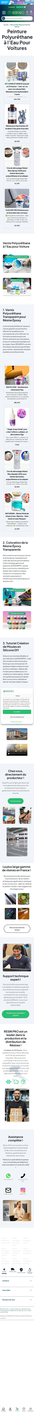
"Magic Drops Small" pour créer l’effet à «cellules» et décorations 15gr (17, 432)
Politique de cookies (16, 721)
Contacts (5, 1281)
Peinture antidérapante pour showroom (6, 1240)
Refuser (18, 696)
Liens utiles (6, 1290)
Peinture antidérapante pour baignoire (5, 1261)
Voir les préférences (17, 717)
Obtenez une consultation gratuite (15, 1014)
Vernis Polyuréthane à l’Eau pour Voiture (16, 244)
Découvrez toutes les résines (17, 928)
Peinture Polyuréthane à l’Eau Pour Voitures (17, 39)
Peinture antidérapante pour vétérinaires (16, 1261)
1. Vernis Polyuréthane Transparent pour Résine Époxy (14, 315)
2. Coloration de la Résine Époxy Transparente (15, 546)
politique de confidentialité (7, 1315)
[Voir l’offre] (17, 2)
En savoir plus (15, 801)
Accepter (17, 712)
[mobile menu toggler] (3, 13)
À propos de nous (8, 1300)
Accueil (6, 25)
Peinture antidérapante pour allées (27, 1261)
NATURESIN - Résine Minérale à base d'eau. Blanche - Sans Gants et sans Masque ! (17, 516)
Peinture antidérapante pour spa (27, 1240)
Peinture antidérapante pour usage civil (27, 1251)
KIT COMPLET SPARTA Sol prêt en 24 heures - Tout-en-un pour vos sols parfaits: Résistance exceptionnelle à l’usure (17, 89)
